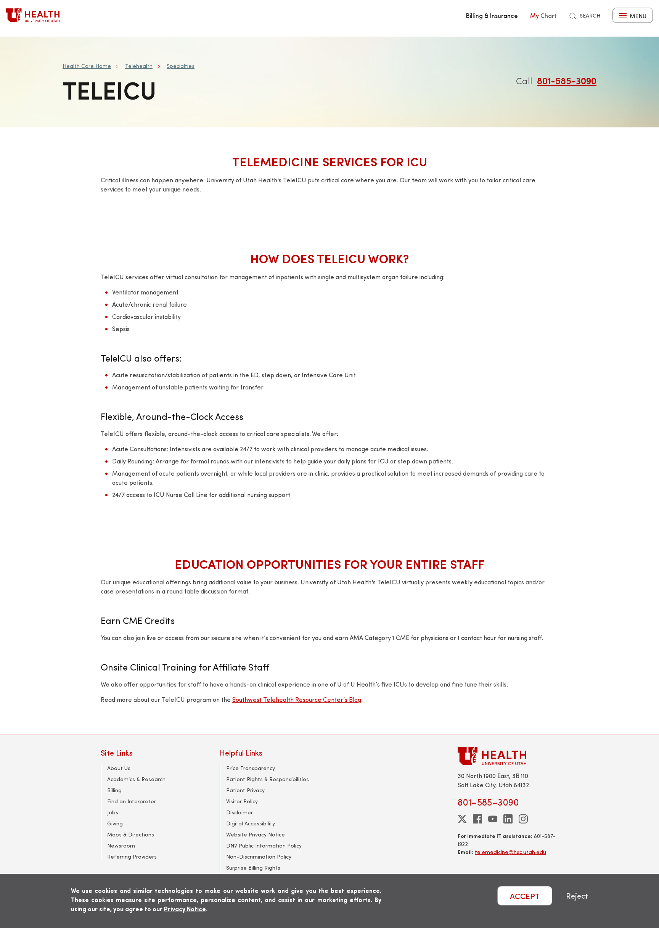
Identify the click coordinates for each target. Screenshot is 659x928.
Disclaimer (239, 812)
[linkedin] (508, 818)
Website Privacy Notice (255, 834)
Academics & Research (136, 779)
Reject (577, 896)
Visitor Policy (242, 801)
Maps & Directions (130, 834)
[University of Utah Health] (33, 15)
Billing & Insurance (492, 15)
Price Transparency (250, 768)
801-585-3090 (566, 80)
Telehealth (139, 65)
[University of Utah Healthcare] (508, 756)
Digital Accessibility (250, 823)
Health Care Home (87, 65)
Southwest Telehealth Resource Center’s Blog (296, 699)
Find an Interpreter (131, 801)
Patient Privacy (245, 790)
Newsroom (121, 845)
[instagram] (523, 818)
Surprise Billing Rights (253, 867)
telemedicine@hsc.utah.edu (510, 852)
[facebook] (477, 818)
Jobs (112, 812)
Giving (115, 823)
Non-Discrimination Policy (258, 856)
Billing (114, 790)
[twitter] (462, 818)
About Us (118, 768)
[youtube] (492, 818)
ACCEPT (525, 896)
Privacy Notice (185, 908)
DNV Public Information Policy (264, 845)
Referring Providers (132, 856)
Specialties (180, 65)
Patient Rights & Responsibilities (267, 779)
